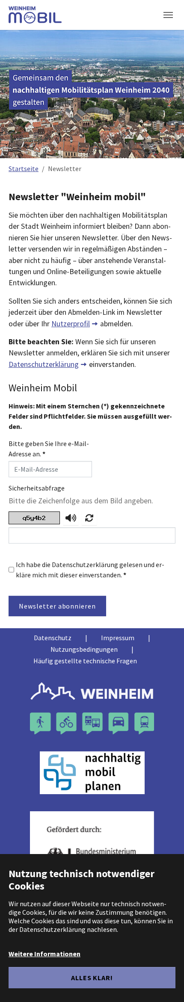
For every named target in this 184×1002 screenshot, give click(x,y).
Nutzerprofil (70, 323)
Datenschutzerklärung (44, 364)
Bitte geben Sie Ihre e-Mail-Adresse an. (49, 448)
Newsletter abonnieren (57, 606)
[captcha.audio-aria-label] (70, 518)
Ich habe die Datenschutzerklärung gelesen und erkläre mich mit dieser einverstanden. (90, 569)
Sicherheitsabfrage (37, 488)
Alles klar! (92, 977)
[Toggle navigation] (168, 15)
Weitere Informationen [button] (44, 953)
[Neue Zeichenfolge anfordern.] (89, 518)
